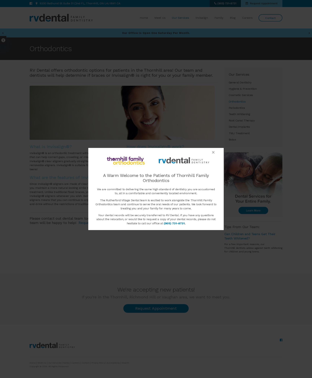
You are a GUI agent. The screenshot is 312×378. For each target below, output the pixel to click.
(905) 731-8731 (174, 223)
